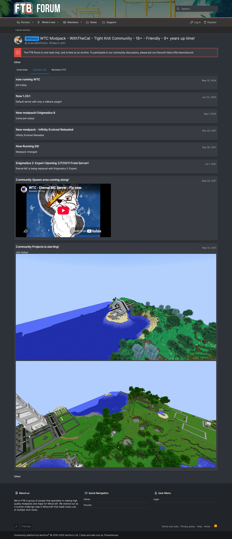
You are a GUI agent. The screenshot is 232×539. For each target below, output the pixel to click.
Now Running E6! (27, 146)
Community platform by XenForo (46, 535)
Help (199, 526)
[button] (32, 22)
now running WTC (28, 79)
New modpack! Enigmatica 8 (35, 112)
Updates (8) (40, 69)
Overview (22, 69)
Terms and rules (170, 526)
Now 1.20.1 (23, 96)
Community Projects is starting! (37, 246)
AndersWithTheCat (38, 43)
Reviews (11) (59, 69)
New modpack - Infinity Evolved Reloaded (44, 129)
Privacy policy (188, 526)
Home (87, 499)
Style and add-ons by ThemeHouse (99, 535)
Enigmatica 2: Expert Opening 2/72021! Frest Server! (52, 163)
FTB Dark (26, 526)
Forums (88, 505)
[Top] (212, 526)
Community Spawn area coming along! (42, 179)
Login (156, 499)
